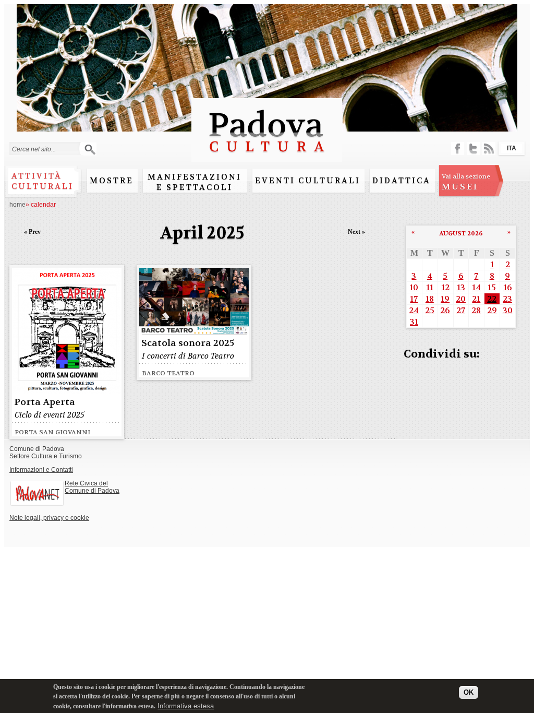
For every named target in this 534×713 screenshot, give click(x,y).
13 (461, 287)
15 (492, 287)
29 (492, 310)
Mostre (112, 180)
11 (429, 287)
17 (414, 298)
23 (507, 298)
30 (508, 310)
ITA (511, 148)
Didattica (401, 180)
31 (414, 321)
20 (461, 298)
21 (476, 298)
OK (469, 692)
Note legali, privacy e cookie (49, 517)
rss (488, 148)
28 (476, 310)
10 (413, 287)
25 (429, 310)
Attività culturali (42, 181)
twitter (473, 148)
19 (445, 298)
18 (430, 298)
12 (445, 287)
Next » (356, 231)
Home (17, 204)
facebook (457, 148)
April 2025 (202, 233)
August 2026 (461, 233)
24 (414, 310)
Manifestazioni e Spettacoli (194, 182)
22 (491, 298)
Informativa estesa (185, 706)
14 (476, 287)
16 (507, 287)
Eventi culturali (307, 180)
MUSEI (466, 182)
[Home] (266, 156)
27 (460, 310)
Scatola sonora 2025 (187, 343)
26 (445, 310)
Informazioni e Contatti (41, 469)
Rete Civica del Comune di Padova (92, 487)
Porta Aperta (44, 402)
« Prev (32, 231)
